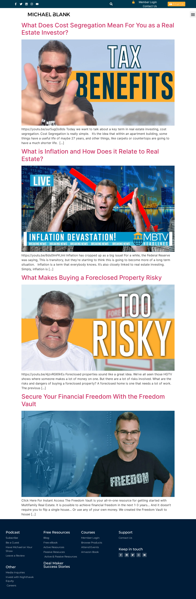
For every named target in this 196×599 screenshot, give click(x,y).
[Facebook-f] (15, 4)
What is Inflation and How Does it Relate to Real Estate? (90, 155)
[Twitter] (21, 4)
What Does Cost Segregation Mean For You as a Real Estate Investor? (97, 28)
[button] (193, 14)
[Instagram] (31, 4)
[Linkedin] (26, 4)
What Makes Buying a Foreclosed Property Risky (91, 277)
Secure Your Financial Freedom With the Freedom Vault (93, 400)
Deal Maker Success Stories (56, 565)
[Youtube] (37, 4)
